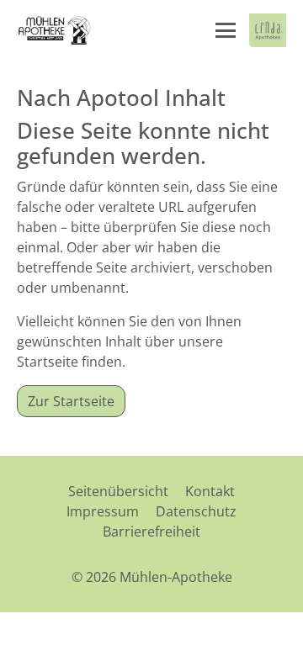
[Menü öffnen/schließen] (225, 30)
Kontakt (210, 491)
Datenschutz (196, 511)
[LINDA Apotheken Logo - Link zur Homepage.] (267, 30)
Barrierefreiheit (151, 531)
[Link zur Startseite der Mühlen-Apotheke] (56, 30)
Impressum (102, 511)
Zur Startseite (71, 401)
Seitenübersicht (118, 491)
